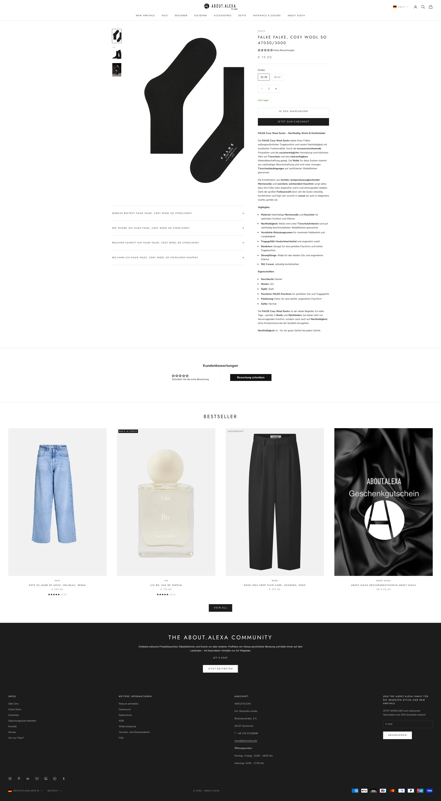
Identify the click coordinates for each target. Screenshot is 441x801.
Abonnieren (397, 735)
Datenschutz (125, 715)
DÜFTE (242, 15)
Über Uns (13, 703)
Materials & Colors (267, 15)
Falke (261, 31)
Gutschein (13, 715)
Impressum (125, 709)
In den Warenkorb (293, 111)
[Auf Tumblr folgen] (63, 778)
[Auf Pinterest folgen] (19, 778)
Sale (165, 15)
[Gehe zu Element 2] (117, 53)
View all (220, 607)
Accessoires (223, 15)
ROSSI (275, 580)
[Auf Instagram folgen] (10, 778)
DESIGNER (181, 15)
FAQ (121, 737)
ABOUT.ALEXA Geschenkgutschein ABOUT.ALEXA (383, 585)
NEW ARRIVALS (145, 15)
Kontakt (12, 726)
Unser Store (14, 709)
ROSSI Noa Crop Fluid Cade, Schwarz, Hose (275, 585)
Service (12, 732)
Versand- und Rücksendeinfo (134, 732)
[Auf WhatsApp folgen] (55, 778)
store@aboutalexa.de (245, 740)
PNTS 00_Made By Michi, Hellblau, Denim (57, 585)
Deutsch (53, 790)
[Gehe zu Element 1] (117, 36)
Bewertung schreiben (250, 377)
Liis (166, 580)
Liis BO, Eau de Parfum (166, 585)
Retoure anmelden (128, 703)
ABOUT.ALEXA (383, 580)
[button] (265, 50)
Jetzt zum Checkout (293, 121)
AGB (121, 720)
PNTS (57, 580)
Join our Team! (16, 737)
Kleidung (200, 15)
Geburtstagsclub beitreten (22, 720)
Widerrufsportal (127, 726)
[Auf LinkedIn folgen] (28, 778)
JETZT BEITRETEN (220, 668)
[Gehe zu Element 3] (117, 70)
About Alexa (296, 15)
